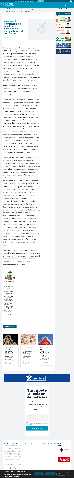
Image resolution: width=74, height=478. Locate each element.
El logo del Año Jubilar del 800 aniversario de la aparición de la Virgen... (44, 352)
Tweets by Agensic (29, 443)
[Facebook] (69, 1)
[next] (42, 1)
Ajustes (61, 474)
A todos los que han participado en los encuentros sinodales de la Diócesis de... (27, 353)
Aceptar (39, 474)
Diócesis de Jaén (10, 21)
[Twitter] (71, 1)
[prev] (39, 1)
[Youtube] (11, 314)
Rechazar (50, 474)
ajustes (17, 476)
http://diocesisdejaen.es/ (8, 291)
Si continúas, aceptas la (36, 423)
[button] (65, 5)
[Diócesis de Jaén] (10, 276)
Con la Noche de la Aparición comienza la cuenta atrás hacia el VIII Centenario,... (9, 353)
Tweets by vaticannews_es (49, 443)
